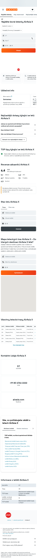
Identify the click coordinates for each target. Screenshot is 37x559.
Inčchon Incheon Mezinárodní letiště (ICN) (16, 456)
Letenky (9, 520)
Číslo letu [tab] (11, 207)
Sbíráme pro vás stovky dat (11, 542)
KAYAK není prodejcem (10, 539)
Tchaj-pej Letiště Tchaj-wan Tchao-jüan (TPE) (17, 446)
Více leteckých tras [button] (18, 345)
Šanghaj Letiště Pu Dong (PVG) (13, 454)
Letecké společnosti (18, 520)
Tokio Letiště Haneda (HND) (12, 449)
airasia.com (18, 399)
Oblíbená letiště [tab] (9, 428)
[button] (3, 10)
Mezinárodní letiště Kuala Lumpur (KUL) (16, 441)
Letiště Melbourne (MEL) (12, 459)
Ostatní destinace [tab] (22, 428)
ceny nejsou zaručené (8, 533)
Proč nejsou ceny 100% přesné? (13, 545)
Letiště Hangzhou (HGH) (11, 464)
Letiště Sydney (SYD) (11, 466)
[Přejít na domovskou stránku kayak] (11, 10)
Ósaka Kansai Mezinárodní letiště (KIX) (15, 444)
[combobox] (20, 213)
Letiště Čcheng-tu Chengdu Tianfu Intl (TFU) (17, 451)
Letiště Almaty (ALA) (10, 461)
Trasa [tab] (4, 207)
